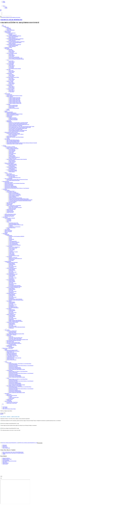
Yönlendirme (5, 189)
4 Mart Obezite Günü (10, 358)
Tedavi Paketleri (7, 229)
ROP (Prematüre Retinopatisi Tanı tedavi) (14, 340)
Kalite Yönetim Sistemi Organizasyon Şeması (14, 95)
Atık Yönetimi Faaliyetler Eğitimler (15, 68)
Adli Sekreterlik (9, 49)
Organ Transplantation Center (14, 223)
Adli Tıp (10, 238)
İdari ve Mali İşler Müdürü (13, 36)
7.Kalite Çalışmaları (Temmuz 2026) (15, 103)
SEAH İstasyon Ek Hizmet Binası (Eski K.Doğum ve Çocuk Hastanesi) (17, 188)
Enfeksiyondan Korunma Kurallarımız (15, 197)
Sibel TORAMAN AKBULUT (14, 157)
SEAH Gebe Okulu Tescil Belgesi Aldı (15, 337)
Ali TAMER (11, 154)
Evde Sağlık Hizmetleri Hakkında (14, 285)
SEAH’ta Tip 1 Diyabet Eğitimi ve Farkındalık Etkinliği (18, 122)
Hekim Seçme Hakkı (12, 208)
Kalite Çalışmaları (10, 96)
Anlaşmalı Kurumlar (10, 211)
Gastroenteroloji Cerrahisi (13, 251)
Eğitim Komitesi (12, 107)
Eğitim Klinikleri (12, 168)
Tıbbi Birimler (5, 233)
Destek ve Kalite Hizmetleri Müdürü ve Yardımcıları (15, 41)
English (4, 2)
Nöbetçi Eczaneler (10, 210)
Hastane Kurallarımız (6, 458)
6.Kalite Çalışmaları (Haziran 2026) (15, 102)
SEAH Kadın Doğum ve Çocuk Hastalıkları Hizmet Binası (15, 183)
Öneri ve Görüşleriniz (8, 401)
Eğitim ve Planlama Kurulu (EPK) (12, 148)
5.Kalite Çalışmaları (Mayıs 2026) (14, 101)
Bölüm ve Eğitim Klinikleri (9, 163)
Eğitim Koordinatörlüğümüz (11, 112)
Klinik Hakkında (12, 263)
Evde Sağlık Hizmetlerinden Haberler (15, 286)
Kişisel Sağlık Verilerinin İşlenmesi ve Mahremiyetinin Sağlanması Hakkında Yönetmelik (22, 142)
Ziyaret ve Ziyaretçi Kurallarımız (14, 193)
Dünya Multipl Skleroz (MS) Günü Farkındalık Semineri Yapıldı (20, 127)
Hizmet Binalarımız (6, 181)
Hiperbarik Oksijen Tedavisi (11, 293)
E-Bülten (10, 396)
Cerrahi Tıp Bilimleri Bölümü (12, 169)
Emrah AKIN (11, 152)
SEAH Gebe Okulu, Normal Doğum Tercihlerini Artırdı (18, 339)
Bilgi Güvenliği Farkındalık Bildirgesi (13, 140)
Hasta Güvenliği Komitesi (13, 105)
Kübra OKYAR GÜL (12, 158)
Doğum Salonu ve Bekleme (11, 334)
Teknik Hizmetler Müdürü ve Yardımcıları (14, 44)
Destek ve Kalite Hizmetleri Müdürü (15, 42)
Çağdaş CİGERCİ (12, 162)
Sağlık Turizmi (5, 217)
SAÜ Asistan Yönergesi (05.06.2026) (13, 180)
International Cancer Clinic (13, 222)
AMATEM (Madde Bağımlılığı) (12, 262)
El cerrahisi (11, 250)
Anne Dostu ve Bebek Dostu (12, 330)
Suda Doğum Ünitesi (10, 341)
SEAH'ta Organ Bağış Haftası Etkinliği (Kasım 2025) (18, 123)
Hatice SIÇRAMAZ (12, 153)
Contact (8, 228)
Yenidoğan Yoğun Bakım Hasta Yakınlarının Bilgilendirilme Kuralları (20, 199)
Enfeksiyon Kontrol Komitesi (14, 108)
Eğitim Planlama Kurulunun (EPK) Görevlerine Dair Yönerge (17, 179)
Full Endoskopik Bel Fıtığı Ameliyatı (13, 351)
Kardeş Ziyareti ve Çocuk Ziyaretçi (15, 194)
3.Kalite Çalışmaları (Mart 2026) (14, 99)
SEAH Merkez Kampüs (9, 182)
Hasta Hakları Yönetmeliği (13, 206)
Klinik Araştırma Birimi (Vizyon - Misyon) (16, 134)
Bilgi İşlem (9, 69)
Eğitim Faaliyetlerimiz (12, 117)
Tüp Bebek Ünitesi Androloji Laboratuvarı (14, 343)
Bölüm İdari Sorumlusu (13, 167)
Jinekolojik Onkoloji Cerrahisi (14, 255)
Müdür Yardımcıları (12, 37)
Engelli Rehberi (9, 204)
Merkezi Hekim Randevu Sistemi (10, 214)
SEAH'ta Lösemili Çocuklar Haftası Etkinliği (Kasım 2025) (19, 124)
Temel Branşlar (9, 256)
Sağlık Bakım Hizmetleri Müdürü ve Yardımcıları (15, 38)
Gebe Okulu (9, 335)
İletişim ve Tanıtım (10, 81)
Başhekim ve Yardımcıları (11, 32)
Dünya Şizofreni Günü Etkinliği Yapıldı (15, 129)
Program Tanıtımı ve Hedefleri (10, 146)
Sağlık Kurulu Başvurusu (11, 209)
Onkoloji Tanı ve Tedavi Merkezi (12, 322)
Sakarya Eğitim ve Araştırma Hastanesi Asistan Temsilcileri (17, 159)
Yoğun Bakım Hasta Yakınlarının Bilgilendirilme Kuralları (19, 198)
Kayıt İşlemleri (9, 173)
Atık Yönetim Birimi (10, 63)
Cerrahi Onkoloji (12, 248)
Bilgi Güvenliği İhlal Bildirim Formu (13, 141)
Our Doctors (9, 220)
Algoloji (10, 240)
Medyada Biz (9, 394)
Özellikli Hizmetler (8, 261)
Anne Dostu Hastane (12, 331)
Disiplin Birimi (9, 73)
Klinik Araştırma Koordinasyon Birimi (11, 132)
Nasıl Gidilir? (11, 50)
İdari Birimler (7, 48)
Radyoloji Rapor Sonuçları (9, 216)
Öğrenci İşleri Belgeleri (11, 174)
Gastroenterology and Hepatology (14, 226)
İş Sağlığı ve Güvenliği (11, 88)
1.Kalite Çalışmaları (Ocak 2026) (14, 97)
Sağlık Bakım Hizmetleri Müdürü (14, 39)
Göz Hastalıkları (12, 254)
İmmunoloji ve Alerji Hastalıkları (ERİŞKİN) (16, 236)
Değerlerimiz (9, 29)
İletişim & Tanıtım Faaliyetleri (12, 395)
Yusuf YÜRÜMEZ (12, 150)
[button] (4, 5)
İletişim (6, 349)
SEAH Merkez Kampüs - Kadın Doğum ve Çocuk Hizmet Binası (20, 363)
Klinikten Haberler (12, 264)
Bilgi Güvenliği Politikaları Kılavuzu (13, 139)
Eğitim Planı (9, 120)
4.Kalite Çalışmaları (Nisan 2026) (14, 100)
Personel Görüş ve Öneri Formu (12, 402)
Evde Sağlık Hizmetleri (11, 279)
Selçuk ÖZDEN (12, 151)
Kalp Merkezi (9, 308)
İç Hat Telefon (11, 52)
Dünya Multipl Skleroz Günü (12, 354)
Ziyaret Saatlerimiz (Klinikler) (14, 195)
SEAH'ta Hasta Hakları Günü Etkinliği (15, 125)
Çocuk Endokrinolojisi (13, 241)
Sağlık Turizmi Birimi (8, 230)
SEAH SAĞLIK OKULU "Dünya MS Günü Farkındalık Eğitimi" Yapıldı (21, 126)
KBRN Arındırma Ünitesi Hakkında (15, 320)
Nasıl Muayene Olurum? (11, 202)
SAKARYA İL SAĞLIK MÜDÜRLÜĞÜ (11, 19)
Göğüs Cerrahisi (12, 253)
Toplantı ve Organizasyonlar (14, 397)
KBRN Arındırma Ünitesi (11, 314)
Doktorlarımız (11, 267)
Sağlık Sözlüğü (5, 463)
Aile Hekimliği (11, 239)
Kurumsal (4, 26)
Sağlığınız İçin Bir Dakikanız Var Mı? (11, 350)
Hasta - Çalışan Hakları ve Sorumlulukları (14, 205)
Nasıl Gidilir (11, 265)
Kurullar (8, 110)
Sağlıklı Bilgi (9, 400)
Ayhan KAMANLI (12, 156)
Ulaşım (6, 361)
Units (8, 221)
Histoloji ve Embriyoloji (13, 257)
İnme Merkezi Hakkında (13, 306)
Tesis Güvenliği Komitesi (13, 106)
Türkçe (4, 1)
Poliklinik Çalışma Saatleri (7, 459)
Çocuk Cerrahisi (12, 249)
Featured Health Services (11, 227)
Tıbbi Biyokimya (12, 259)
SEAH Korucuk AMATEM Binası (10, 186)
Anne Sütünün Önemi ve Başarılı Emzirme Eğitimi (15, 333)
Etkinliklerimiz (9, 121)
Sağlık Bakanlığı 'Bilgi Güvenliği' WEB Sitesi (14, 143)
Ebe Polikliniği (9, 346)
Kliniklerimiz (7, 234)
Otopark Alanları (10, 370)
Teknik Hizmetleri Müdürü (13, 45)
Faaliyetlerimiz (9, 116)
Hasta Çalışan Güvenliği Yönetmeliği (15, 207)
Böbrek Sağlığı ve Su (10, 352)
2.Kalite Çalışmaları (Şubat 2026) (14, 98)
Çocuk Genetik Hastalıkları (13, 244)
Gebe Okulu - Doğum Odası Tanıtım (15, 338)
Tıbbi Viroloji (11, 260)
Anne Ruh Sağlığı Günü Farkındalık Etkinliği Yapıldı (18, 128)
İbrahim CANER (12, 155)
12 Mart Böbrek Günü (10, 356)
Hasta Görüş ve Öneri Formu (12, 403)
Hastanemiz (7, 27)
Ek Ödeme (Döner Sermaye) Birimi (13, 77)
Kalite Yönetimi (7, 93)
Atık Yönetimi (11, 67)
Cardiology (11, 225)
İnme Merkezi (9, 300)
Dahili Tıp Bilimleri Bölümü (11, 166)
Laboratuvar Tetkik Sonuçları (10, 215)
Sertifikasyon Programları (13, 118)
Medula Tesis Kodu (10, 212)
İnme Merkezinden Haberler (14, 307)
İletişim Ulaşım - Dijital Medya (8, 348)
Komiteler (8, 104)
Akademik (4, 145)
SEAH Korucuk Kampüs (9, 185)
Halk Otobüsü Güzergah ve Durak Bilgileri (14, 385)
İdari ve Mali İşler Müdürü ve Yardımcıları (14, 35)
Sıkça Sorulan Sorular (12, 266)
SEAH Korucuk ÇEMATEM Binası (11, 187)
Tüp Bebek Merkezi (12, 344)
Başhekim (10, 33)
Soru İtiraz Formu (12, 176)
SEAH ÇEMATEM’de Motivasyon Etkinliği (16, 131)
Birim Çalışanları (12, 51)
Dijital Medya (7, 393)
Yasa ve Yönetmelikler (8, 178)
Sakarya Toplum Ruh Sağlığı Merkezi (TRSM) (17, 369)
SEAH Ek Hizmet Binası (9, 184)
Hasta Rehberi (7, 190)
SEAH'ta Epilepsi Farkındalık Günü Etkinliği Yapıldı (18, 130)
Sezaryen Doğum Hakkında (11, 359)
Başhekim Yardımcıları (13, 34)
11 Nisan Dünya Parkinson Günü (12, 355)
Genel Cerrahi (11, 252)
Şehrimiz (6, 232)
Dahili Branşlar (9, 235)
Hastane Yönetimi (8, 31)
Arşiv (8, 59)
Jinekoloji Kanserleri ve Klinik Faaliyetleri (14, 357)
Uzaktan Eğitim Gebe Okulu (12, 345)
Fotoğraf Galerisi (10, 399)
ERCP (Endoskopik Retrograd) (12, 273)
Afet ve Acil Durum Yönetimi (12, 53)
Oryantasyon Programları (13, 119)
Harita (8, 378)
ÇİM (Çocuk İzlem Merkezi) (12, 268)
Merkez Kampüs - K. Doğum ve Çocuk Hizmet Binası (18, 371)
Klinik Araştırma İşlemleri (11, 136)
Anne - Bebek (7, 329)
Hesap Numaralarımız (6, 447)
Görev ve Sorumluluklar (13, 135)
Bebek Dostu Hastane (12, 332)
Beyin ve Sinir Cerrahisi (13, 247)
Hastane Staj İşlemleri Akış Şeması (13, 114)
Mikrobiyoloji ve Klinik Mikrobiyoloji (15, 258)
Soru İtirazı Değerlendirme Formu (14, 177)
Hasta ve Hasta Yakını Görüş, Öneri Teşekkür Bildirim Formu (13, 452)
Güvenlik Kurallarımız (13, 201)
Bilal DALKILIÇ (12, 160)
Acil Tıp (10, 237)
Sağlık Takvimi (11, 398)
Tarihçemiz (9, 28)
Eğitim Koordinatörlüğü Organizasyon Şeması (14, 113)
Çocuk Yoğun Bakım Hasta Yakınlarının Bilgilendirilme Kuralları (20, 200)
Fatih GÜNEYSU (12, 149)
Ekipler (8, 109)
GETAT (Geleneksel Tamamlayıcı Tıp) (13, 287)
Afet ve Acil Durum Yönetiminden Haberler (16, 58)
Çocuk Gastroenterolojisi (13, 243)
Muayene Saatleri (10, 203)
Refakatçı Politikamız (12, 196)
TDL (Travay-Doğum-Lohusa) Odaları (13, 342)
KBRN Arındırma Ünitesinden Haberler (16, 321)
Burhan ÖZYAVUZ (12, 161)
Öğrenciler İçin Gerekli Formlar (12, 175)
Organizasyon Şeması (8, 47)
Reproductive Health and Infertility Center (16, 224)
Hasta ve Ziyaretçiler (8, 231)
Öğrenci (6, 172)
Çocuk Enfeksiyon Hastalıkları (14, 242)
